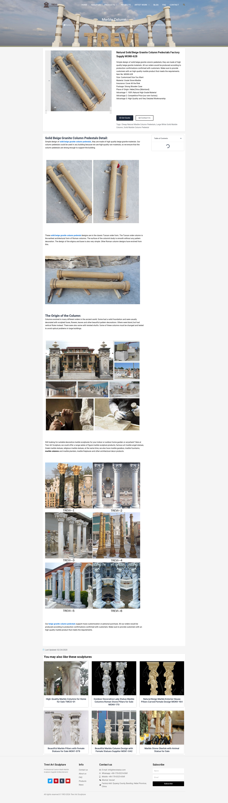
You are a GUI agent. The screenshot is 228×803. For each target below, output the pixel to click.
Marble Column (114, 19)
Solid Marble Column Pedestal (136, 127)
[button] (181, 138)
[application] (116, 4)
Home (68, 25)
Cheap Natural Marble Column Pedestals (138, 124)
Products (77, 25)
